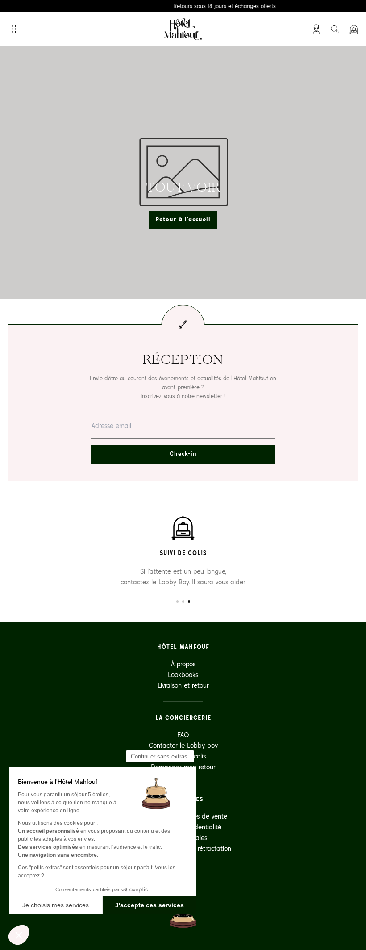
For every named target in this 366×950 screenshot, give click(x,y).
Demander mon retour (183, 767)
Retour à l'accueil (183, 219)
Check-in (183, 453)
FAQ (183, 734)
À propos (183, 664)
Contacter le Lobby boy (183, 745)
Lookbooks (183, 674)
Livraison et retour (183, 685)
